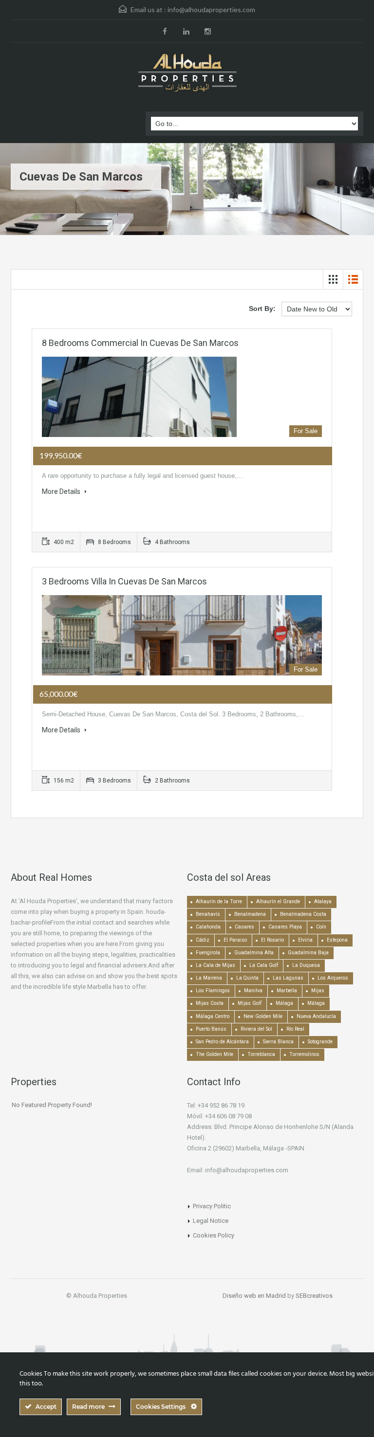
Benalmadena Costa (303, 914)
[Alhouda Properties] (187, 73)
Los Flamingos (213, 990)
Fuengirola (208, 952)
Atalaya (323, 901)
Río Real (295, 1029)
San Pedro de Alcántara (222, 1041)
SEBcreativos (314, 1295)
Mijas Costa (210, 1003)
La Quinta (247, 978)
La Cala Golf (263, 965)
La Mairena (209, 978)
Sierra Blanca (278, 1041)
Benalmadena (250, 914)
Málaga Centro (212, 1016)
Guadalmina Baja (308, 952)
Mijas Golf (250, 1003)
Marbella (287, 990)
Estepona (337, 940)
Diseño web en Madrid (254, 1295)
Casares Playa (285, 926)
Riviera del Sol (256, 1029)
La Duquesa (306, 965)
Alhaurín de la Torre (219, 901)
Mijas (317, 990)
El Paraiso (235, 940)
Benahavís (208, 914)
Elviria (305, 940)
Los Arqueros (333, 978)
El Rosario (272, 940)
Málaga (284, 1003)
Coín (321, 926)
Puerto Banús (211, 1029)
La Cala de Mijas (215, 965)
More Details (62, 491)
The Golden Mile (214, 1054)
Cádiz (202, 940)
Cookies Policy (213, 1235)
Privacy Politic (212, 1206)
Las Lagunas (288, 978)
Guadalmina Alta (254, 952)
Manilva (253, 990)
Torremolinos (304, 1054)
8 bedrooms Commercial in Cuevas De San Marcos (140, 343)
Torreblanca (261, 1054)
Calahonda (208, 926)
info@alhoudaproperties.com (211, 9)
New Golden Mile (262, 1016)
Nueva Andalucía (316, 1016)
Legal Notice (210, 1220)
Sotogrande (320, 1041)
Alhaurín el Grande (278, 901)
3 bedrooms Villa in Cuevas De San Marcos (124, 581)
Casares (244, 926)
